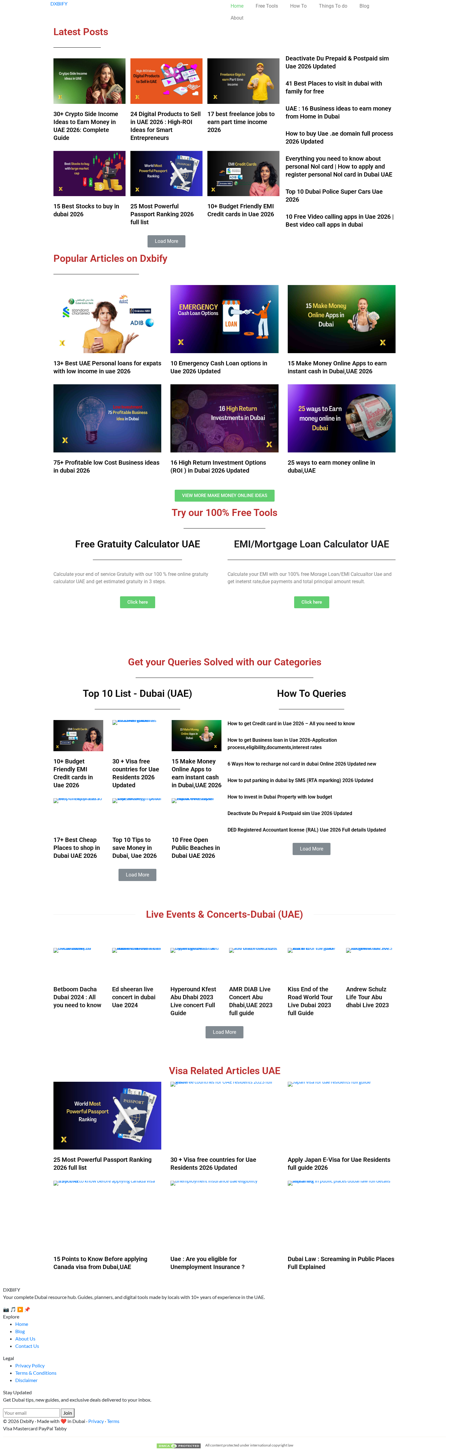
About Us (25, 1338)
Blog (364, 6)
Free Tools (267, 6)
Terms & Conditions (36, 1373)
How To (298, 6)
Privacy (96, 1421)
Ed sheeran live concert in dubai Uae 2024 (133, 997)
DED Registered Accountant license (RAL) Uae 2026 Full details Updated (307, 830)
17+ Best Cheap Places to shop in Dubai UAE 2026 (76, 847)
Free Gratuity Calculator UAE (137, 544)
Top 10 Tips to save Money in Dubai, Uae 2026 (134, 847)
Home (237, 6)
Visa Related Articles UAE (224, 1071)
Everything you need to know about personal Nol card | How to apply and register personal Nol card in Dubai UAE (339, 166)
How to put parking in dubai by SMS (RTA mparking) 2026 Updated (300, 780)
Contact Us (27, 1346)
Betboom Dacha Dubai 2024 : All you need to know (77, 997)
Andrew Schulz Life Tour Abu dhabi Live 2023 (367, 997)
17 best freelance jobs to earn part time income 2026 (241, 121)
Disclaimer (26, 1380)
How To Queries (311, 693)
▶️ (20, 1309)
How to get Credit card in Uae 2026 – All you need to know (291, 723)
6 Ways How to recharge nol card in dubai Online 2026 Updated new (302, 764)
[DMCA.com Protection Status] (179, 1445)
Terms (113, 1421)
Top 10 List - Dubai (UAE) (137, 693)
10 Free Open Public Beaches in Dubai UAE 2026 (196, 847)
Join (67, 1413)
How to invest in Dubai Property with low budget (280, 797)
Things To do (333, 6)
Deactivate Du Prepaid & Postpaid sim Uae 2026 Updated (290, 813)
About (237, 18)
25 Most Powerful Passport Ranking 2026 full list (162, 214)
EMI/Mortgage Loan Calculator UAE (311, 544)
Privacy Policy (30, 1365)
